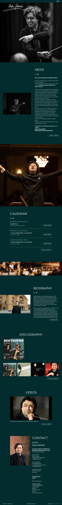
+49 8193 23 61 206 (36, 459)
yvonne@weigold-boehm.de (39, 465)
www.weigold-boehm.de (38, 452)
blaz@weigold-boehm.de (38, 457)
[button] (58, 1)
